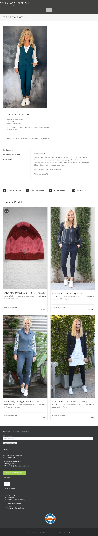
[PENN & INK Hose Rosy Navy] (73, 248)
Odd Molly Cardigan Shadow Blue (21, 401)
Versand (11, 121)
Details (44, 309)
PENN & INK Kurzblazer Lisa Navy (69, 401)
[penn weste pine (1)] (25, 67)
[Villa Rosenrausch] (15, 3)
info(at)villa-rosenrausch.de (18, 466)
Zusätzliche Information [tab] (11, 154)
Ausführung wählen (11, 307)
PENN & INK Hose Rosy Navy (67, 293)
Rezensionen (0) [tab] (8, 159)
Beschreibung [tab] (8, 150)
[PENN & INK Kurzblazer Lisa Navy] (73, 356)
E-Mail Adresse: (8, 436)
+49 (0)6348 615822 (16, 461)
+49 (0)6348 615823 (13, 463)
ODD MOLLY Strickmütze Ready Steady (24, 293)
